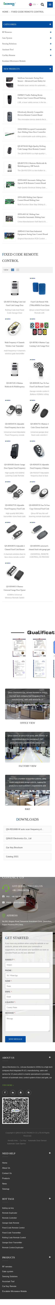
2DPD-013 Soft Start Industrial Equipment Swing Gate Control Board (33, 232)
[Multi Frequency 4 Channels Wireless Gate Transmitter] (15, 328)
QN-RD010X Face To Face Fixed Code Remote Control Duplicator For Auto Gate (39, 385)
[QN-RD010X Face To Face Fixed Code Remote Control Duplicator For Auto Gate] (39, 369)
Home (5, 12)
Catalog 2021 (12, 856)
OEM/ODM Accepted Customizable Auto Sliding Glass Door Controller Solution (32, 131)
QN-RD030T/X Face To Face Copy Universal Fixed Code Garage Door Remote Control (39, 507)
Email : (8, 992)
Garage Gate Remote (10, 1223)
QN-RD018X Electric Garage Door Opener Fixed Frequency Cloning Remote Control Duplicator (14, 467)
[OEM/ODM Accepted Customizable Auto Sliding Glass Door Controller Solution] (9, 133)
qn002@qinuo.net (21, 902)
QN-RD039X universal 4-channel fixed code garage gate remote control (39, 548)
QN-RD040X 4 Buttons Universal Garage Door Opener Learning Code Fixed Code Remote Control (15, 589)
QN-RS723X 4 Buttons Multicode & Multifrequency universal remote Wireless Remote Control (15, 385)
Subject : (10, 960)
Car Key (23, 1141)
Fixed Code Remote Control (27, 12)
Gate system (7, 38)
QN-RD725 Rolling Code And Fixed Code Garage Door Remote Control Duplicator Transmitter (14, 304)
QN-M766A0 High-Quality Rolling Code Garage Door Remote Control (32, 147)
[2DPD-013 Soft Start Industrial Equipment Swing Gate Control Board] (9, 236)
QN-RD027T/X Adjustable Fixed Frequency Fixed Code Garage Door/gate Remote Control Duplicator (15, 507)
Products (6, 1178)
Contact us (7, 1173)
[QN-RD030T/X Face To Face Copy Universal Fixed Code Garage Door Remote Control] (39, 491)
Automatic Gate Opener (16, 1144)
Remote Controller (9, 1218)
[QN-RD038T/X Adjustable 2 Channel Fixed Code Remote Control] (15, 532)
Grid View (13, 270)
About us (6, 1168)
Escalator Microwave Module (14, 61)
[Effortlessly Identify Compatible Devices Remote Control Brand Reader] (9, 116)
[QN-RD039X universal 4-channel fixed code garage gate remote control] (39, 532)
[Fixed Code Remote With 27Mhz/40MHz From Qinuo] (39, 288)
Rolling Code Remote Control (14, 1238)
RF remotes (7, 32)
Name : (8, 981)
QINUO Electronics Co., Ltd (18, 838)
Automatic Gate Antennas (38, 1144)
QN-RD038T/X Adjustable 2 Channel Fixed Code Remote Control (15, 548)
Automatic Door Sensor (37, 1141)
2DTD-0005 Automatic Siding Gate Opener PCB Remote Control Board (32, 181)
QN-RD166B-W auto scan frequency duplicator (27, 829)
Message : (10, 1013)
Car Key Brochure (14, 847)
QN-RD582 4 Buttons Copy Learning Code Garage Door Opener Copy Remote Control (39, 344)
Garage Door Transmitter (12, 1243)
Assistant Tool (7, 49)
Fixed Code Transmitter (11, 1233)
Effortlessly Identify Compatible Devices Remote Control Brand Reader (30, 114)
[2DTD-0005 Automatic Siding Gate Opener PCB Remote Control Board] (9, 185)
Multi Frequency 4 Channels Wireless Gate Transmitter (14, 344)
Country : (10, 1002)
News (4, 1184)
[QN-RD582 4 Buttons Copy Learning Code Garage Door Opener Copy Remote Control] (39, 328)
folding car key (8, 1208)
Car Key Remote (8, 55)
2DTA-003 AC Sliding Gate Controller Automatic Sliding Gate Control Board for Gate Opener (31, 216)
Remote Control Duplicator (12, 1248)
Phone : (8, 970)
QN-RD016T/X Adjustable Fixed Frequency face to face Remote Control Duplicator (15, 426)
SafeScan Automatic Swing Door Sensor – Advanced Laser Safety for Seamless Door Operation (31, 79)
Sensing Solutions (9, 44)
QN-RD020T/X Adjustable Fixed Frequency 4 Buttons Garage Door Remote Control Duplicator (39, 467)
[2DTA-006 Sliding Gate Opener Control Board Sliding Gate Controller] (9, 202)
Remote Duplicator (9, 1213)
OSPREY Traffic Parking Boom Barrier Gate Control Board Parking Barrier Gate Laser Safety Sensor (32, 97)
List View (18, 270)
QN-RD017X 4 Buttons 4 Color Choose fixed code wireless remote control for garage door (39, 426)
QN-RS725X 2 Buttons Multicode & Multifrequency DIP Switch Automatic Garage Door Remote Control (32, 165)
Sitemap (5, 1189)
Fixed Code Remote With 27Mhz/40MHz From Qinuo (39, 303)
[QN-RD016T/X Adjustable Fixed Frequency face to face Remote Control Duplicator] (15, 410)
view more (7, 1085)
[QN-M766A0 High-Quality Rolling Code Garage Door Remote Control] (9, 150)
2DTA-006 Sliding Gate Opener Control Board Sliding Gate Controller (30, 199)
